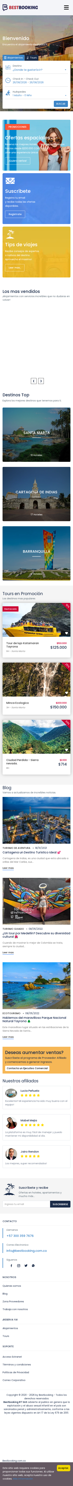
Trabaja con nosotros (15, 1309)
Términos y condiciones (17, 1364)
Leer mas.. (15, 267)
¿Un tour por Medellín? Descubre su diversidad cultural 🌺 (36, 935)
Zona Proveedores (13, 1301)
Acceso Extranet (12, 1356)
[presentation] (33, 381)
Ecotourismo (12, 1013)
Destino (17, 65)
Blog (5, 1293)
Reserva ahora (36, 616)
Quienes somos (12, 1286)
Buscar (60, 103)
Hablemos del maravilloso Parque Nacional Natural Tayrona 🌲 (34, 1019)
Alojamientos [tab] (15, 57)
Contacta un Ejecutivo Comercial (27, 1068)
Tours (6, 1336)
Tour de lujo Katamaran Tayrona (22, 645)
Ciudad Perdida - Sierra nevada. (22, 761)
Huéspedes (19, 91)
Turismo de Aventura (16, 848)
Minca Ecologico (17, 703)
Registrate (15, 214)
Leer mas (8, 868)
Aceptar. (63, 1468)
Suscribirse (60, 1204)
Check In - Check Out (26, 79)
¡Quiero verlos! (18, 160)
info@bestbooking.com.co (26, 1251)
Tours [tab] (33, 57)
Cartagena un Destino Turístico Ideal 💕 (32, 852)
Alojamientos (10, 1328)
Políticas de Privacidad (16, 1372)
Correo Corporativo (14, 1380)
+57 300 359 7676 (20, 1236)
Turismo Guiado (13, 929)
